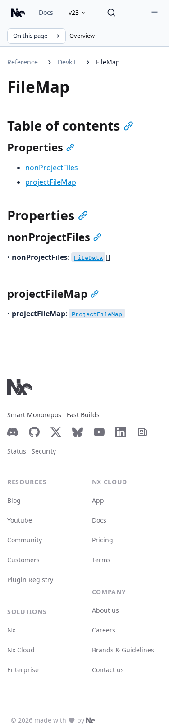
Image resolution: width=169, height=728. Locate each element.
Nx (11, 630)
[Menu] (154, 12)
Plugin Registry (30, 579)
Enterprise (23, 669)
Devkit (67, 62)
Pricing (102, 540)
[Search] (111, 13)
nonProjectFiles (51, 168)
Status (16, 451)
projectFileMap (50, 182)
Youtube (19, 520)
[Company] (90, 720)
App (98, 500)
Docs (46, 12)
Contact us (108, 669)
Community (24, 540)
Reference (22, 62)
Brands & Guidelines (123, 650)
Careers (103, 630)
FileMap (108, 62)
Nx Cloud (21, 650)
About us (105, 610)
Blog (14, 500)
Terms (101, 559)
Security (44, 451)
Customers (23, 559)
